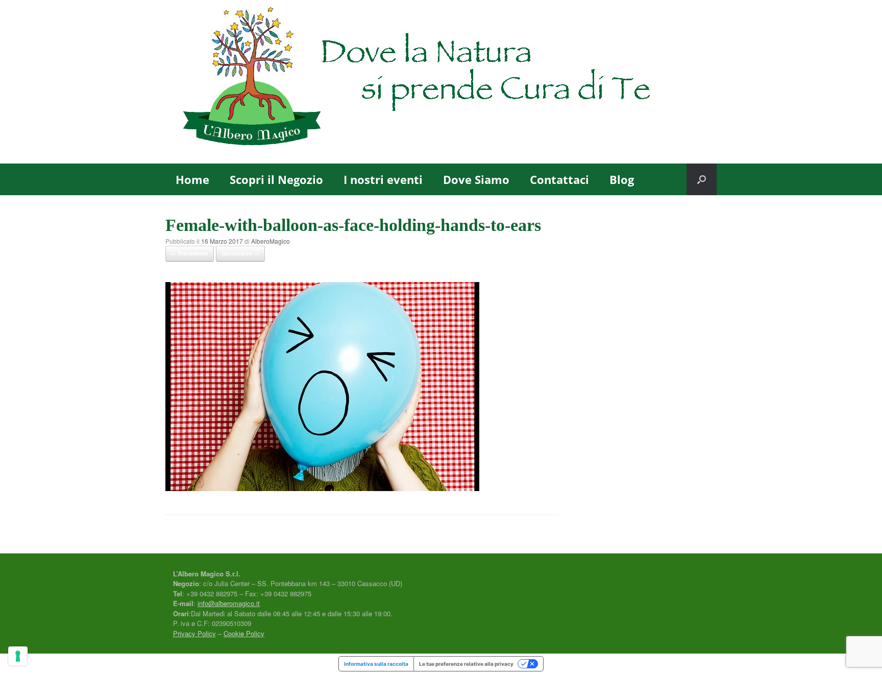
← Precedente (189, 253)
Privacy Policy (194, 633)
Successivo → (240, 253)
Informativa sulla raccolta (376, 664)
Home (192, 179)
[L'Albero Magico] (441, 81)
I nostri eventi (383, 179)
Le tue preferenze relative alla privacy (466, 664)
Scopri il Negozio (276, 179)
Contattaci (559, 179)
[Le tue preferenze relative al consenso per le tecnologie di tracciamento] (18, 656)
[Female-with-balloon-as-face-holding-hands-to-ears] (322, 487)
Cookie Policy (244, 633)
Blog (621, 179)
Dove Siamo (476, 179)
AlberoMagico (270, 241)
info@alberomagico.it (229, 603)
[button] (702, 179)
